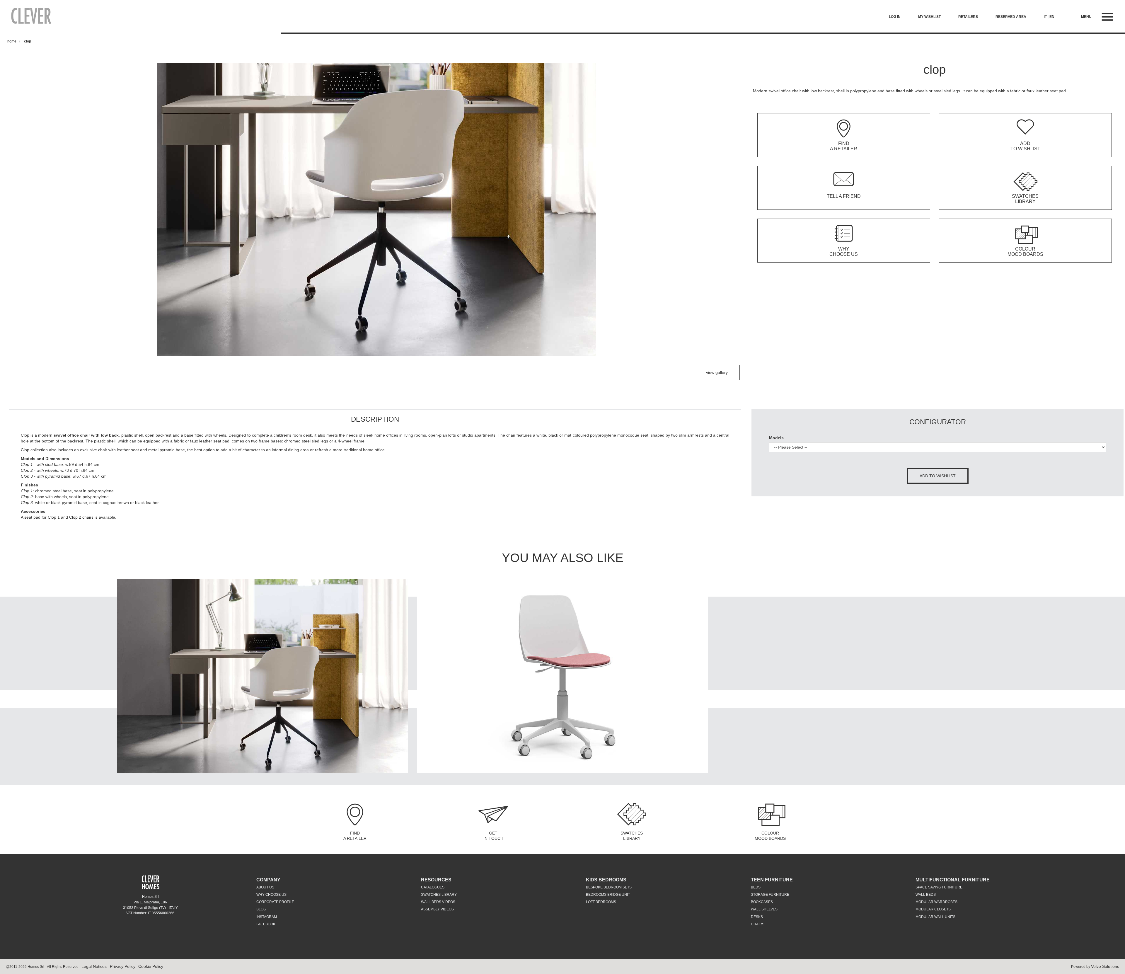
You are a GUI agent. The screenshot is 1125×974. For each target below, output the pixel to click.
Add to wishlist (938, 476)
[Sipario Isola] (262, 676)
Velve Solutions (1105, 966)
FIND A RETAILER (355, 836)
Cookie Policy (150, 966)
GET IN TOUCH (493, 836)
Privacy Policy (122, 966)
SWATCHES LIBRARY (632, 836)
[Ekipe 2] (562, 676)
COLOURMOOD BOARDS (770, 836)
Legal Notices (94, 966)
